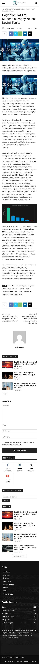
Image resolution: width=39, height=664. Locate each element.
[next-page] (6, 394)
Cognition (31, 285)
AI (12, 285)
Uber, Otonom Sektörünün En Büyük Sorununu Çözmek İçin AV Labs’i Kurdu (25, 548)
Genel (11, 9)
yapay (11, 294)
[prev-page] (3, 394)
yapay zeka (18, 294)
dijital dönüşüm (12, 288)
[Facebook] (11, 33)
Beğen (8, 464)
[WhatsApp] (20, 33)
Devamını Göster (19, 556)
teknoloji (5, 294)
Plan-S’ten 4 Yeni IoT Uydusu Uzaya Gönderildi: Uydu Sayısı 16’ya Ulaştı (24, 375)
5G (9, 285)
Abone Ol (8, 475)
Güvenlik (21, 288)
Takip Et (19, 464)
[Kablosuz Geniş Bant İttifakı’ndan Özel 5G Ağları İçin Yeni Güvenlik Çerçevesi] (7, 386)
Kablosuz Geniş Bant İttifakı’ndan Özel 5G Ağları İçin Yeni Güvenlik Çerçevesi (25, 385)
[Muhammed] (3, 28)
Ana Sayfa (5, 9)
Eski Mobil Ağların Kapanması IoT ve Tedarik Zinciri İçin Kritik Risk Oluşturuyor (25, 364)
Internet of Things (8, 291)
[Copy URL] (30, 33)
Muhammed (10, 28)
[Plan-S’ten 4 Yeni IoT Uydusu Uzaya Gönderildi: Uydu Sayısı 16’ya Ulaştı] (7, 375)
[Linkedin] (25, 33)
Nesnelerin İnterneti (25, 291)
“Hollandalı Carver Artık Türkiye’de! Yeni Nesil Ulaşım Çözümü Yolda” (10, 319)
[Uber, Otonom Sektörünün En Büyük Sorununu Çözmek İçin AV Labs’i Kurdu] (7, 548)
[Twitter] (15, 33)
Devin (4, 288)
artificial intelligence (21, 285)
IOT (16, 291)
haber (27, 288)
